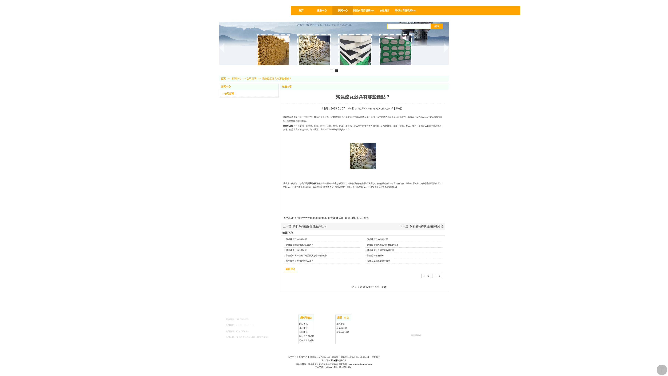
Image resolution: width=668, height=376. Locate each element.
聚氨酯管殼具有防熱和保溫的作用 (383, 245)
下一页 (437, 276)
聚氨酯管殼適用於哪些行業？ (299, 245)
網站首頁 (303, 324)
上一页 (426, 276)
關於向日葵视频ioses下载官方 (324, 357)
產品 (339, 317)
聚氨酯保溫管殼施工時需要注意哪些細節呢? (306, 255)
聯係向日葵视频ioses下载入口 (355, 357)
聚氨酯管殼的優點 (375, 255)
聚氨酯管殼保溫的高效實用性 (380, 250)
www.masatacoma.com (360, 364)
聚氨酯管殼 (341, 328)
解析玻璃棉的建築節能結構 (426, 226)
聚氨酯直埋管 (342, 332)
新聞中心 (237, 78)
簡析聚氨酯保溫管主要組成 (309, 226)
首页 (223, 78)
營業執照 (376, 357)
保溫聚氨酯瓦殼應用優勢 (378, 261)
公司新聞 (251, 78)
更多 (309, 318)
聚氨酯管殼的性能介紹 (296, 239)
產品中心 (303, 328)
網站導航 (305, 317)
